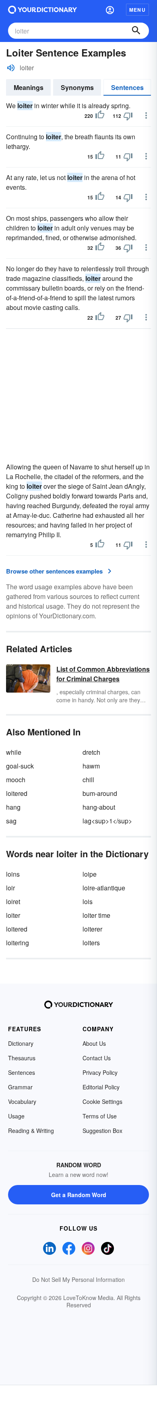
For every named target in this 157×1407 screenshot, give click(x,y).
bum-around (100, 793)
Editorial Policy (101, 1087)
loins (13, 874)
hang (13, 807)
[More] (146, 115)
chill (88, 779)
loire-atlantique (104, 887)
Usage (16, 1116)
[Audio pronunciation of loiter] (11, 68)
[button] (110, 9)
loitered (16, 793)
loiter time (96, 915)
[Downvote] (128, 116)
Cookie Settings (102, 1101)
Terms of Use (100, 1116)
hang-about (99, 807)
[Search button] (136, 30)
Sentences (127, 87)
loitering (17, 942)
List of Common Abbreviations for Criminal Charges (103, 673)
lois (88, 901)
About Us (94, 1043)
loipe (90, 874)
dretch (91, 752)
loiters (91, 942)
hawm (91, 765)
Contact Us (97, 1058)
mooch (15, 779)
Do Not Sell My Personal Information (78, 1279)
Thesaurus (21, 1058)
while (13, 752)
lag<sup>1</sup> (107, 820)
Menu (137, 9)
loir (10, 887)
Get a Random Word (78, 1195)
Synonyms (77, 87)
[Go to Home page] (42, 10)
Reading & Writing (31, 1130)
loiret (13, 901)
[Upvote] (100, 116)
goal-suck (20, 765)
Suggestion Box (102, 1130)
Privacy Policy (100, 1072)
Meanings (28, 87)
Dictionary (20, 1043)
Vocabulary (22, 1101)
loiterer (92, 929)
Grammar (20, 1087)
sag (11, 820)
